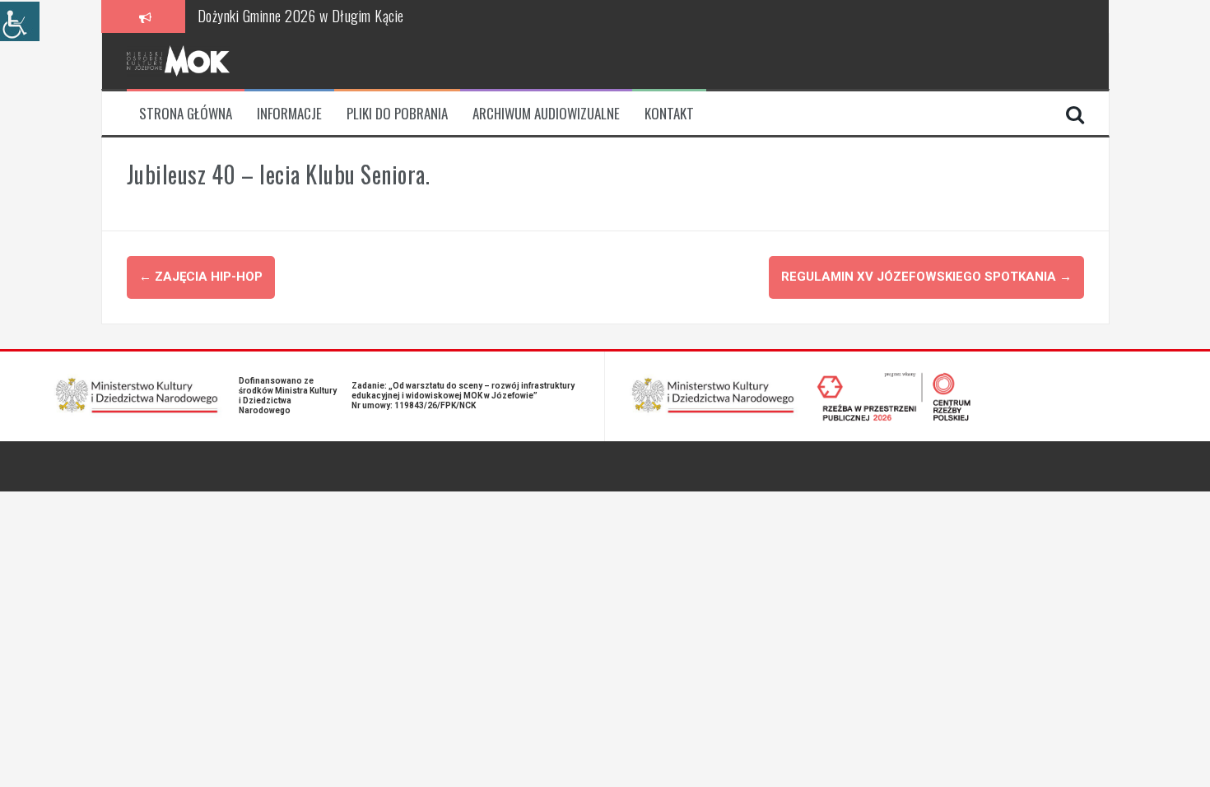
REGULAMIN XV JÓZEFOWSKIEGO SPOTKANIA (926, 276)
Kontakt (669, 113)
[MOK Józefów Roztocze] (178, 60)
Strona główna (185, 113)
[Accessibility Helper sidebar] (20, 21)
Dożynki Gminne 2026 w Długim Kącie (301, 15)
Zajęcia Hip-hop (201, 276)
